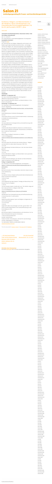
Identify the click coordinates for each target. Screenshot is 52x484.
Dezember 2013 (41, 333)
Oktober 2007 (40, 453)
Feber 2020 (40, 213)
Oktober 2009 (40, 415)
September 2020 (41, 202)
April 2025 (40, 112)
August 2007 (40, 457)
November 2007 (41, 452)
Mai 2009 (39, 423)
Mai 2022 (39, 169)
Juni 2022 (39, 168)
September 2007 (41, 455)
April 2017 (40, 268)
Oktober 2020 (40, 200)
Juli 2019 (39, 225)
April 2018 (40, 249)
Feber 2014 (40, 330)
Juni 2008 (39, 441)
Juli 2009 (39, 419)
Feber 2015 (40, 311)
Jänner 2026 (40, 98)
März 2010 (40, 406)
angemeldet (9, 249)
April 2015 (40, 307)
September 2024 (41, 124)
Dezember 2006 (41, 470)
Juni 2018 (39, 246)
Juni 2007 (39, 460)
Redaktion (30, 227)
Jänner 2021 (40, 195)
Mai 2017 (39, 267)
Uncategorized (41, 77)
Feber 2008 (40, 447)
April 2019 (40, 229)
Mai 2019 (39, 228)
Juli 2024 (39, 127)
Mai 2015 (39, 306)
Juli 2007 (39, 458)
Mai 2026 (39, 91)
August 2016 (40, 281)
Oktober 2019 (40, 220)
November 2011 (41, 374)
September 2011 (41, 377)
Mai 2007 (39, 462)
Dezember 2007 (41, 450)
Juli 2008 (39, 439)
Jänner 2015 (40, 312)
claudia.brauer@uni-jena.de (8, 223)
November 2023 (41, 140)
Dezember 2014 (41, 314)
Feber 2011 (40, 389)
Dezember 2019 (41, 216)
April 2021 (40, 190)
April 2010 (40, 405)
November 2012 (41, 354)
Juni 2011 (39, 382)
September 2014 (41, 319)
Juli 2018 (39, 244)
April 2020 (40, 210)
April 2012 (40, 366)
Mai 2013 (39, 345)
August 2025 (40, 106)
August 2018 (40, 242)
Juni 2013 (39, 343)
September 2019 (41, 221)
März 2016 (40, 289)
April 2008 (40, 444)
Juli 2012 (39, 361)
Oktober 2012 (40, 356)
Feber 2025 (40, 116)
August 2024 (40, 125)
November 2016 (41, 276)
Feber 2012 (40, 369)
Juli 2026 (39, 88)
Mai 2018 (39, 247)
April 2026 (40, 93)
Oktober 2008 (40, 434)
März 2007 (40, 465)
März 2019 (40, 231)
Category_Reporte (41, 47)
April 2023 (40, 151)
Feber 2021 (40, 194)
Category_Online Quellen (43, 40)
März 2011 (40, 387)
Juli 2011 (39, 380)
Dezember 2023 (41, 138)
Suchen (39, 21)
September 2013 (41, 338)
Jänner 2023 (40, 156)
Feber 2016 (40, 291)
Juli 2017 (39, 263)
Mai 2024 (39, 130)
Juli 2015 (39, 302)
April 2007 (40, 463)
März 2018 (40, 251)
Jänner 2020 (40, 215)
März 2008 (40, 445)
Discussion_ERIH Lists (42, 50)
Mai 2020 (39, 208)
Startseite (4, 4)
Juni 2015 (39, 304)
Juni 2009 (39, 421)
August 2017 (40, 262)
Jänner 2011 (40, 390)
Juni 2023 (39, 148)
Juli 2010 (39, 400)
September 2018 (41, 241)
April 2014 (40, 327)
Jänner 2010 (40, 410)
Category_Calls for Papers (43, 34)
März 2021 (40, 192)
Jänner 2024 (40, 137)
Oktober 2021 (40, 181)
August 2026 (40, 86)
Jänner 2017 (40, 273)
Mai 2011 (39, 384)
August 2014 (40, 320)
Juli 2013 (39, 341)
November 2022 (41, 160)
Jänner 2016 (40, 293)
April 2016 (40, 288)
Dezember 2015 (41, 294)
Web (8, 41)
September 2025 (41, 104)
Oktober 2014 (40, 317)
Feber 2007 (40, 466)
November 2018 (41, 238)
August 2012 (40, 359)
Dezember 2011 (41, 372)
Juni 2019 (39, 226)
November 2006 (41, 471)
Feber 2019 (40, 233)
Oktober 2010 (40, 395)
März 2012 (40, 367)
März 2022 (40, 173)
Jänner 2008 (40, 449)
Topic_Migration (41, 74)
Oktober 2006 (40, 473)
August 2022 (40, 164)
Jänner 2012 (40, 371)
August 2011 (40, 379)
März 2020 (40, 212)
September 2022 (41, 163)
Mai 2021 (39, 189)
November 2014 (41, 315)
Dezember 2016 (41, 275)
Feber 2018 (40, 252)
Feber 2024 (40, 135)
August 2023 (40, 145)
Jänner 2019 (40, 234)
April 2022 (40, 171)
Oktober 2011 (40, 376)
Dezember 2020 (41, 197)
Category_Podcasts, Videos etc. (44, 42)
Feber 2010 (40, 408)
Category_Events (15, 227)
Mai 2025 (39, 111)
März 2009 (40, 426)
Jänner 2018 (40, 254)
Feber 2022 (40, 174)
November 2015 (41, 296)
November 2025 (41, 101)
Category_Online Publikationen (44, 38)
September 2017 (41, 260)
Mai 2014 (39, 325)
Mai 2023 (39, 150)
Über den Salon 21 (13, 4)
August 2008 (40, 437)
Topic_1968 (40, 63)
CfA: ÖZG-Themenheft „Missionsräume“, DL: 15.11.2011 (26, 237)
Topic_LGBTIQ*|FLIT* (42, 73)
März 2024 (40, 134)
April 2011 (40, 385)
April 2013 (40, 346)
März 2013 (40, 348)
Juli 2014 (39, 322)
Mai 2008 (39, 442)
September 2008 (41, 436)
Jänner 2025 (40, 117)
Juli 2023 (39, 147)
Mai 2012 (39, 364)
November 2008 (41, 432)
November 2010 (41, 393)
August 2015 (40, 301)
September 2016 (41, 280)
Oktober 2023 (40, 142)
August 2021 (40, 184)
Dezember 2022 (41, 158)
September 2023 (41, 143)
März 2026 (40, 95)
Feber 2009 (40, 428)
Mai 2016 (39, 286)
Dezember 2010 (41, 392)
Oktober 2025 (40, 103)
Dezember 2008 (41, 431)
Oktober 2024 (40, 122)
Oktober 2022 (40, 161)
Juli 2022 (39, 166)
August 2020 (40, 203)
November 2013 (41, 335)
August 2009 (40, 418)
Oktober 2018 (40, 239)
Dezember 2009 (41, 411)
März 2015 (40, 309)
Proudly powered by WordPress (7, 481)
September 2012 (41, 358)
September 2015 (41, 299)
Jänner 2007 (40, 468)
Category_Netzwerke (42, 37)
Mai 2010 (39, 403)
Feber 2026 (40, 96)
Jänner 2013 (40, 351)
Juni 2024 (39, 129)
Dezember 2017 (41, 255)
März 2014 (40, 328)
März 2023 (40, 153)
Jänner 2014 (40, 332)
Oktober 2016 (40, 278)
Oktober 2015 (40, 298)
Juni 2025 (39, 109)
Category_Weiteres (41, 48)
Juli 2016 (39, 283)
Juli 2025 (39, 108)
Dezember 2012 (41, 353)
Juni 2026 (39, 90)
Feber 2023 (40, 155)
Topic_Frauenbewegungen (43, 68)
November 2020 (41, 199)
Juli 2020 (39, 205)
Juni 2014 (39, 324)
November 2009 (41, 413)
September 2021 (41, 182)
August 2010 (40, 398)
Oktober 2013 (40, 337)
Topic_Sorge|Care (41, 76)
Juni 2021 (39, 187)
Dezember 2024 (41, 119)
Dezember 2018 (41, 236)
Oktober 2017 (40, 259)
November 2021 (41, 179)
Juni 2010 (39, 402)
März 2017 (40, 270)
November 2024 (41, 121)
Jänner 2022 (40, 176)
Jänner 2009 (40, 429)
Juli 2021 (39, 186)
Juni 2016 (39, 285)
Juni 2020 (39, 207)
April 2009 (40, 424)
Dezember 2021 (41, 177)
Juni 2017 (39, 265)
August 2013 (40, 340)
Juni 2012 (39, 363)
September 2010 (41, 397)
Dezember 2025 (41, 99)
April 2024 (40, 132)
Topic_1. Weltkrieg (41, 58)
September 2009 (41, 416)
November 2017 (41, 257)
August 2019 (40, 223)
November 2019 (41, 218)
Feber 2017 (40, 272)
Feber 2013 (40, 350)
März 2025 (40, 114)
